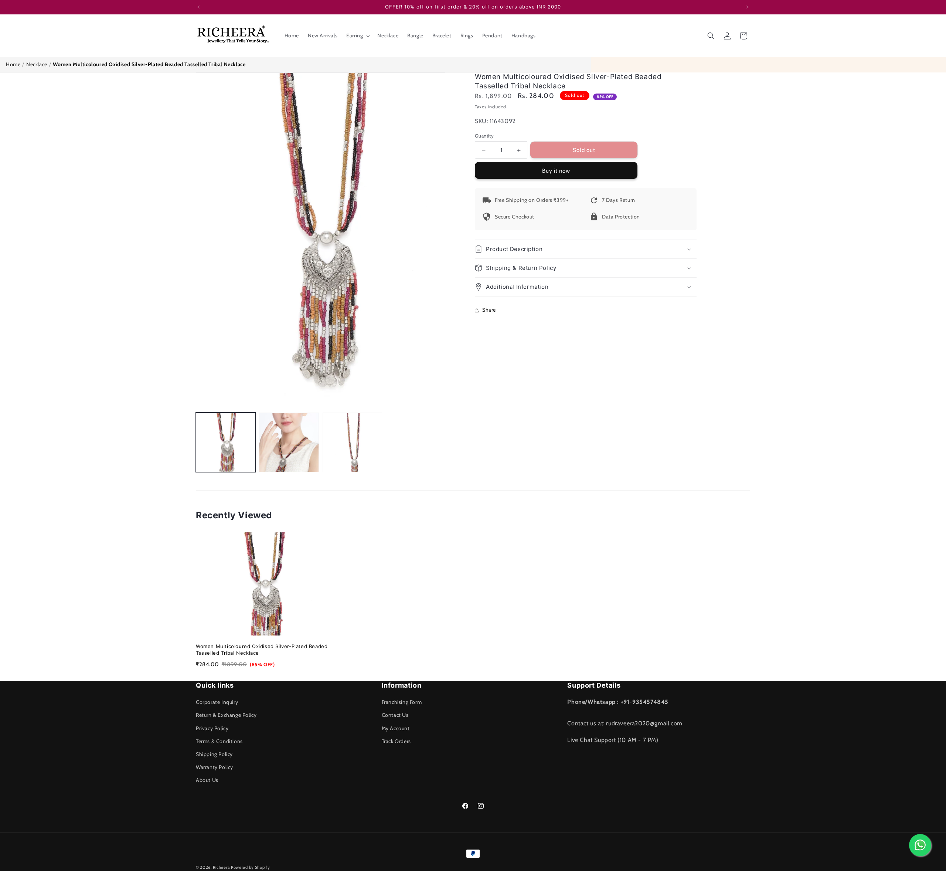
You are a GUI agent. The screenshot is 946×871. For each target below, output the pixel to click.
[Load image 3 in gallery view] (352, 442)
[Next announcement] (747, 7)
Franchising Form (402, 702)
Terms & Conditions (219, 741)
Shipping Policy (214, 754)
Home (13, 64)
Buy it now (556, 170)
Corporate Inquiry (217, 702)
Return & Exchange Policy (226, 715)
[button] (357, 35)
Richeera (221, 867)
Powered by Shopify (250, 867)
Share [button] (489, 309)
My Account (396, 728)
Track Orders (396, 741)
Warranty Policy (214, 767)
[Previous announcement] (198, 7)
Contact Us (395, 715)
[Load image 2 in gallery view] (289, 442)
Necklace (36, 64)
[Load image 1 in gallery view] (225, 442)
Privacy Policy (212, 728)
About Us (207, 780)
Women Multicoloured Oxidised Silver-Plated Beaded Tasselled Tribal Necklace (261, 649)
